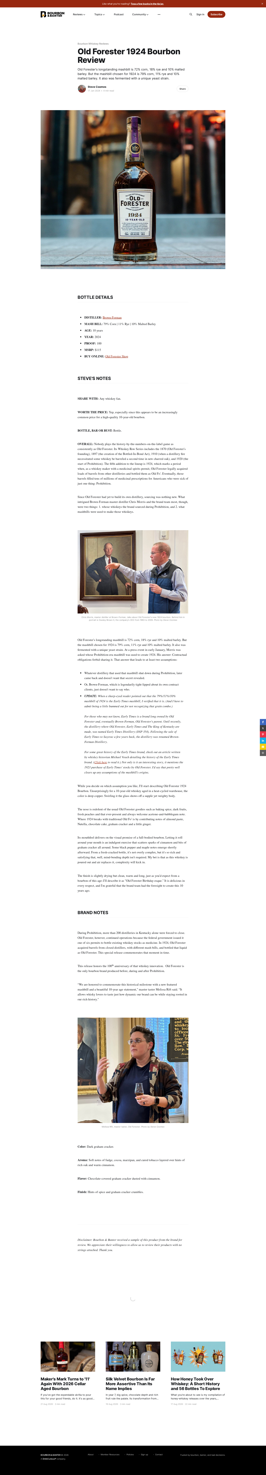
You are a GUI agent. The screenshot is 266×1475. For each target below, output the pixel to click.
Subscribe (216, 14)
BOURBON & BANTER (50, 1455)
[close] (262, 3)
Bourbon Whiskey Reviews (93, 43)
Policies (130, 1454)
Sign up (144, 1454)
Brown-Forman (112, 317)
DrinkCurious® (49, 1459)
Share (182, 88)
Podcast (119, 14)
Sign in (200, 14)
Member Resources (110, 1454)
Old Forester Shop (116, 356)
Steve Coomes (97, 86)
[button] (263, 722)
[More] (159, 14)
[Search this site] (190, 14)
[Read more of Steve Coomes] (82, 88)
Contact (159, 1454)
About (91, 1454)
